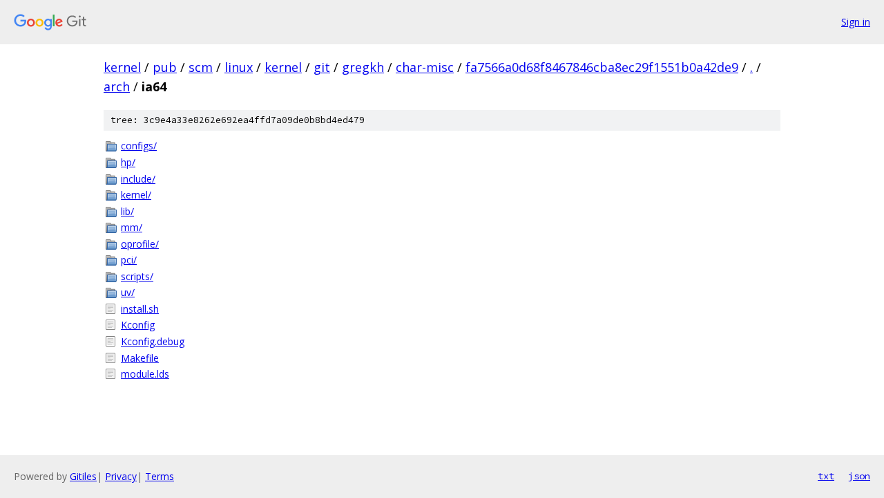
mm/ (131, 227)
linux (238, 67)
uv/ (128, 292)
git (322, 67)
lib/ (127, 211)
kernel (122, 67)
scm (201, 67)
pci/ (129, 259)
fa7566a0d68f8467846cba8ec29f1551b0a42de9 (601, 67)
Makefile (140, 358)
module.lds (145, 373)
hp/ (128, 162)
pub (165, 67)
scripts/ (137, 276)
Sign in (855, 21)
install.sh (140, 308)
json (859, 476)
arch (117, 86)
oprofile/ (140, 243)
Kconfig (138, 324)
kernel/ (136, 194)
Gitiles (83, 476)
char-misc (425, 67)
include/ (138, 178)
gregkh (363, 67)
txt (826, 476)
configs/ (139, 145)
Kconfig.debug (152, 341)
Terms (159, 476)
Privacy (121, 476)
